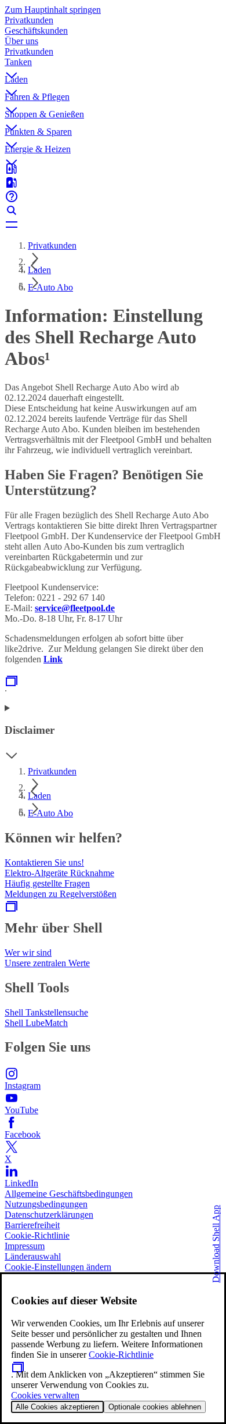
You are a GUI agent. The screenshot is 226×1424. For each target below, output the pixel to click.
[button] (113, 65)
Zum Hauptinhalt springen (53, 10)
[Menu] (113, 224)
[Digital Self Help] (113, 196)
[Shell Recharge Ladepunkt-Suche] (113, 182)
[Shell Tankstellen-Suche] (113, 168)
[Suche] (113, 210)
